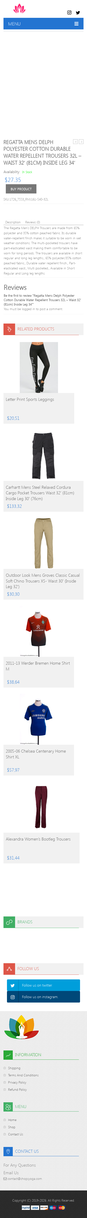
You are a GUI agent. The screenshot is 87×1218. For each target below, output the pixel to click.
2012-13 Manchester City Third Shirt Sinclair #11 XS (75, 142)
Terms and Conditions (23, 1075)
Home (12, 1120)
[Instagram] (13, 997)
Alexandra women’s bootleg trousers (38, 839)
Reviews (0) (32, 222)
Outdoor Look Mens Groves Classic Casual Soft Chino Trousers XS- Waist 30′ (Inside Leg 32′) (43, 580)
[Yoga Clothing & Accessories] (37, 10)
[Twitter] (13, 985)
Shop (11, 1127)
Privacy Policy (17, 1082)
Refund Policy (17, 1089)
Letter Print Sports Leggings (30, 399)
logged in (28, 309)
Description (13, 222)
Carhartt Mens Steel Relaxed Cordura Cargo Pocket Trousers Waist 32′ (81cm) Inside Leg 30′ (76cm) (40, 492)
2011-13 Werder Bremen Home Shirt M (38, 665)
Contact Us (15, 1134)
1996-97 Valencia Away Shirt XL (81, 142)
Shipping (14, 1068)
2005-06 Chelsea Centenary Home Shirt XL (36, 753)
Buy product (21, 189)
